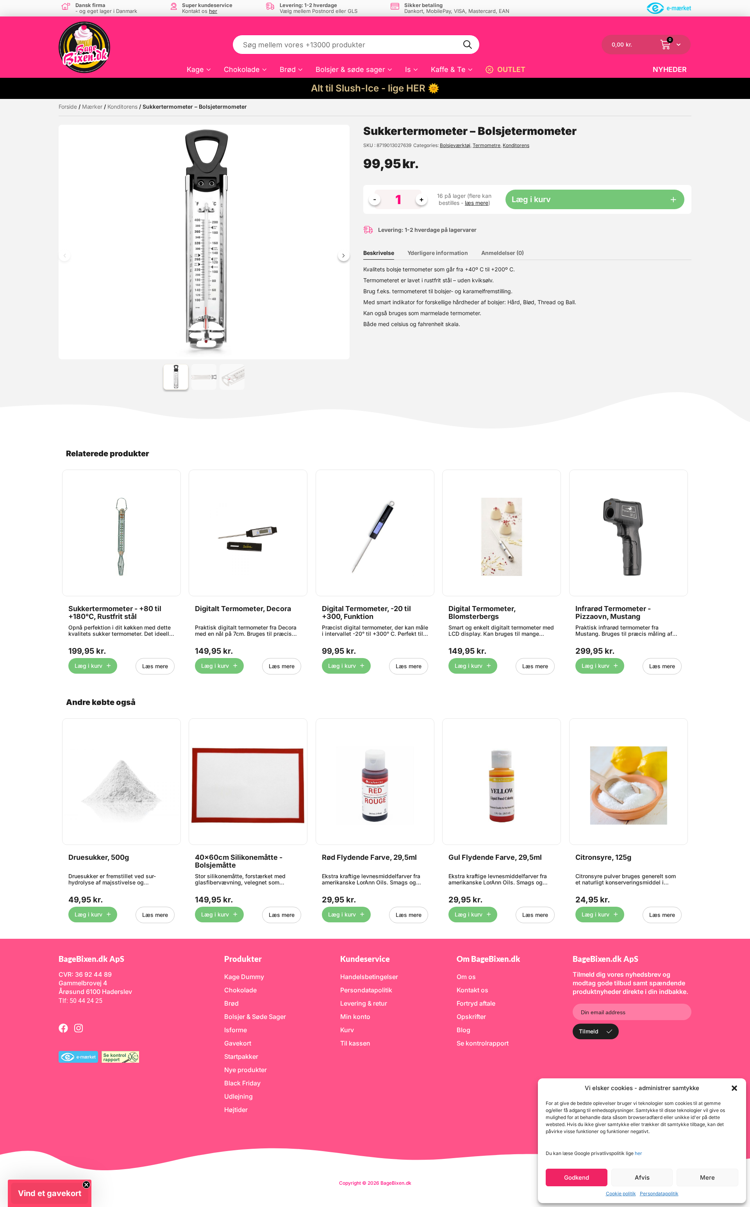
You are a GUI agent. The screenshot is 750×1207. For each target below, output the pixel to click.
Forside (68, 106)
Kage (195, 69)
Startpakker (241, 1056)
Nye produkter (245, 1070)
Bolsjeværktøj (455, 145)
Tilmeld (588, 1031)
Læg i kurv (531, 199)
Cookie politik (621, 1193)
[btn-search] (468, 44)
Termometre (486, 145)
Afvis (642, 1177)
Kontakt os (472, 990)
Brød (288, 69)
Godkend (576, 1177)
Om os (466, 977)
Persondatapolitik (659, 1193)
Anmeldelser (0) (502, 252)
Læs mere (155, 666)
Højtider (236, 1110)
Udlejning (238, 1096)
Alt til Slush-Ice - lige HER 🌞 (375, 88)
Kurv (347, 1030)
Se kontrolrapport (483, 1043)
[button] (734, 1088)
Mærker (92, 106)
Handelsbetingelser (369, 977)
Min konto (355, 1016)
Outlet (511, 69)
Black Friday (242, 1083)
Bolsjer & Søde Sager (255, 1016)
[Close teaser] (86, 1185)
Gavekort (237, 1043)
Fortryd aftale (476, 1003)
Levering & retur (363, 1003)
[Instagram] (78, 1028)
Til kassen (355, 1043)
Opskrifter (471, 1016)
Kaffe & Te (448, 69)
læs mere (476, 202)
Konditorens (122, 106)
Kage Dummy (244, 977)
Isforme (235, 1030)
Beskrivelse (378, 252)
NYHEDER (670, 69)
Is (408, 69)
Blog (463, 1030)
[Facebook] (63, 1028)
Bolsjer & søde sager (350, 69)
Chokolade (242, 69)
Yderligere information (437, 252)
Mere (707, 1177)
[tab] (384, 253)
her (638, 1153)
